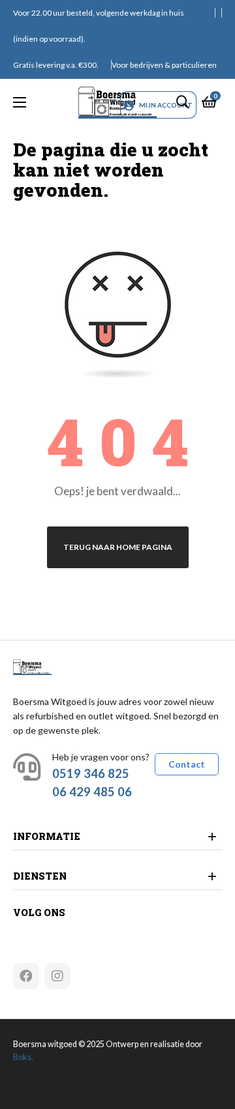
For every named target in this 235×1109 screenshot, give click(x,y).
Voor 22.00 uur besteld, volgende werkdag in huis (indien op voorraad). (98, 26)
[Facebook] (26, 976)
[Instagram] (57, 976)
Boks (22, 1057)
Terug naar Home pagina (117, 547)
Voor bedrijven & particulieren (164, 65)
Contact (186, 764)
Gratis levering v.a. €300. (56, 65)
